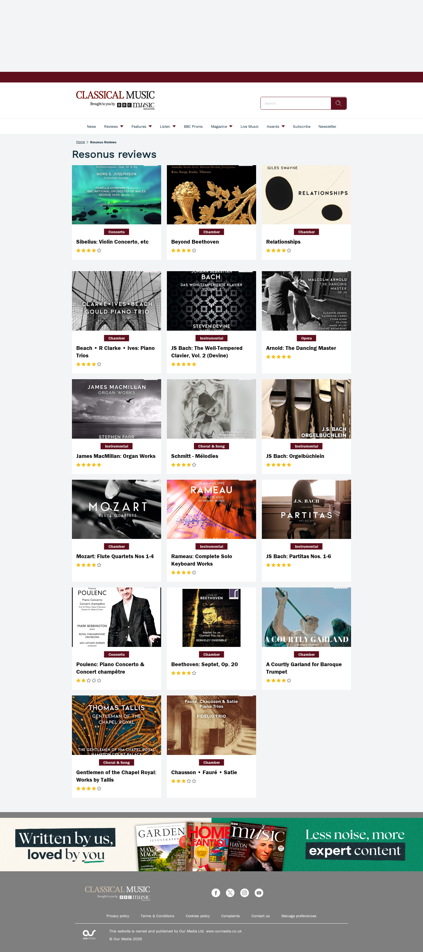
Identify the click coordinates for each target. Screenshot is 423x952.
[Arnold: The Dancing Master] (306, 301)
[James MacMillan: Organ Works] (116, 409)
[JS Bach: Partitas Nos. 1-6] (306, 509)
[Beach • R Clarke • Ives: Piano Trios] (116, 301)
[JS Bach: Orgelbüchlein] (306, 409)
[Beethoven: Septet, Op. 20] (211, 617)
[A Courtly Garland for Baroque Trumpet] (306, 617)
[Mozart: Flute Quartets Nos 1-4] (116, 509)
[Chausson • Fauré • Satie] (211, 725)
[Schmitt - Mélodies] (211, 409)
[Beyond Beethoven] (211, 195)
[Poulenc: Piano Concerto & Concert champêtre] (116, 617)
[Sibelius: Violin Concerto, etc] (116, 195)
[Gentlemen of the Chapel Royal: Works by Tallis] (116, 725)
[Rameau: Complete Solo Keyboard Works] (211, 509)
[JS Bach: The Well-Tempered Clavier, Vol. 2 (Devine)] (211, 301)
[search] (338, 103)
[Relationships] (306, 195)
